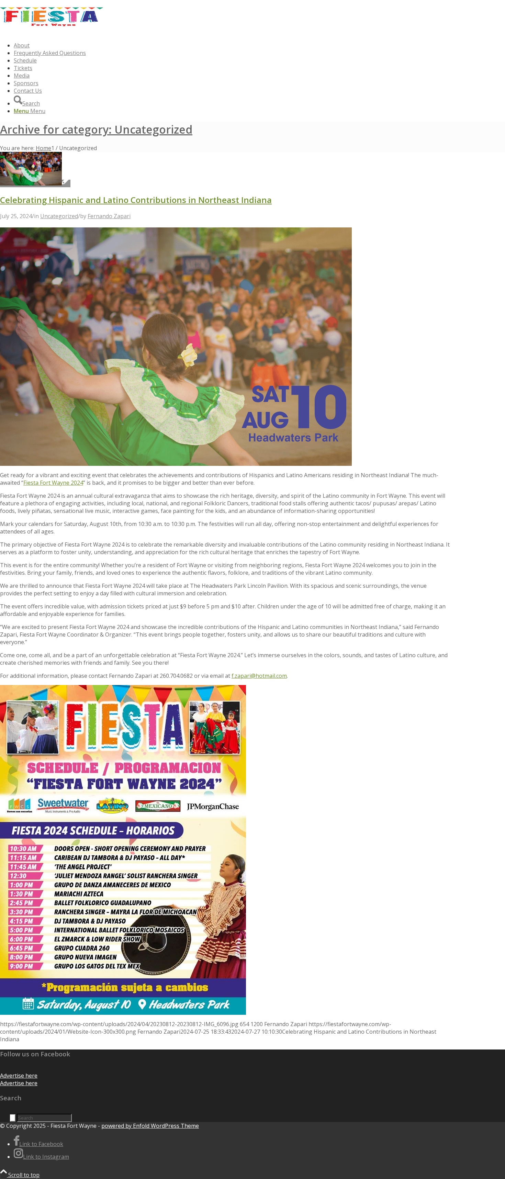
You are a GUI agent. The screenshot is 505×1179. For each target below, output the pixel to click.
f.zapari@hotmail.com (259, 676)
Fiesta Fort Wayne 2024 (53, 482)
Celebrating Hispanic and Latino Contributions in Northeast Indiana (136, 199)
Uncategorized (59, 216)
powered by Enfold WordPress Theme (150, 1126)
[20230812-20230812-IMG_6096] (35, 183)
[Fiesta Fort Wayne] (51, 32)
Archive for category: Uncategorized (96, 129)
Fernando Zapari (109, 216)
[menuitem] (232, 45)
